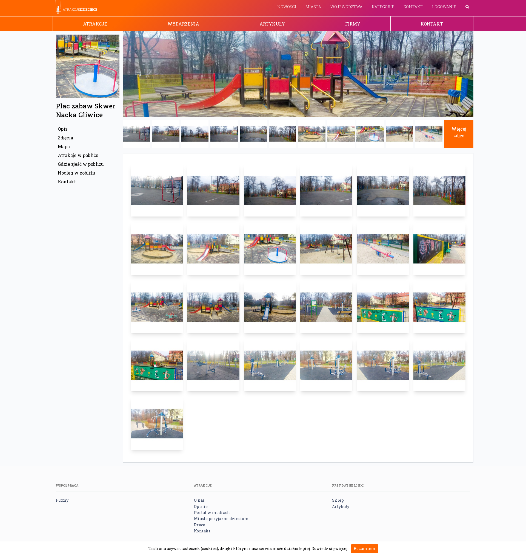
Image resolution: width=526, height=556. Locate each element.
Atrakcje (95, 24)
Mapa (64, 146)
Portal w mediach (212, 512)
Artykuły (272, 24)
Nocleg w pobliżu (76, 173)
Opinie (201, 506)
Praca (199, 524)
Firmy (352, 24)
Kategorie (383, 6)
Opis (62, 129)
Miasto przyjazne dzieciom (221, 518)
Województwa (346, 6)
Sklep (338, 500)
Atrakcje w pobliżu (78, 155)
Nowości (286, 6)
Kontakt (413, 6)
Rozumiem (365, 548)
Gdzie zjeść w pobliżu (81, 164)
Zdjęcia (65, 138)
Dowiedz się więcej (329, 548)
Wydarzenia (183, 24)
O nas (199, 500)
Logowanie (444, 6)
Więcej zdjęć (458, 132)
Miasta (313, 6)
